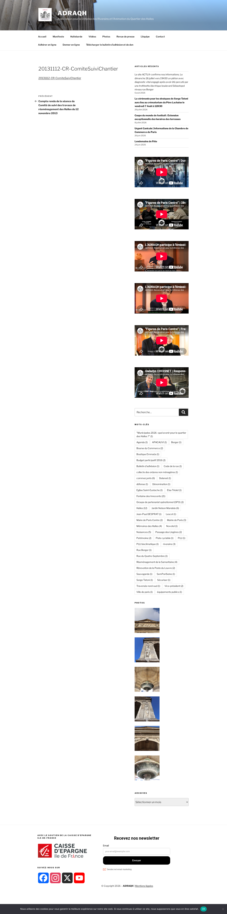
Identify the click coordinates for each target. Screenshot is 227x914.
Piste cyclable (164, 538)
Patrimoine (143, 538)
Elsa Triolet (174, 490)
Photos (106, 36)
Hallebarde (76, 36)
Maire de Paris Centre (149, 520)
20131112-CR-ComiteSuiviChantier (59, 78)
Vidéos (92, 36)
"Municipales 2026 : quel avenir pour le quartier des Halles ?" (161, 434)
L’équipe (145, 36)
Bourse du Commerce (149, 448)
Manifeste (58, 36)
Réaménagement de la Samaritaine (156, 562)
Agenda (142, 442)
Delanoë (165, 478)
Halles (141, 508)
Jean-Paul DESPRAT (149, 514)
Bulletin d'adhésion (147, 466)
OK (203, 909)
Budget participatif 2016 (151, 460)
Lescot (171, 514)
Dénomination (161, 484)
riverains (169, 544)
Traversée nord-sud (148, 585)
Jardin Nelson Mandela (165, 508)
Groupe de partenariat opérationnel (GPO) (160, 502)
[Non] (223, 909)
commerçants (145, 478)
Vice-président (174, 585)
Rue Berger (144, 550)
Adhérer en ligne (47, 44)
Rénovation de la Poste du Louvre (155, 568)
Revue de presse (125, 36)
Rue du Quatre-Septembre (152, 556)
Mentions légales (144, 885)
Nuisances (143, 532)
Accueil (42, 36)
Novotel (172, 526)
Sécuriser (163, 580)
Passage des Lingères (168, 532)
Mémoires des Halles (149, 526)
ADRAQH (72, 13)
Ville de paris (144, 591)
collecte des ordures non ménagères (157, 472)
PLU (181, 538)
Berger (176, 442)
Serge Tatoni (144, 580)
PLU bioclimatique (147, 544)
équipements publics (169, 591)
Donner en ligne (71, 44)
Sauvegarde (144, 574)
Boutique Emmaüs (147, 454)
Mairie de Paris (176, 520)
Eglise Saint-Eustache (149, 490)
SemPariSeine (166, 574)
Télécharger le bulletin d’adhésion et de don (109, 44)
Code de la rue (173, 466)
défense (142, 484)
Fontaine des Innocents (150, 496)
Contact (160, 36)
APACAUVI (159, 442)
